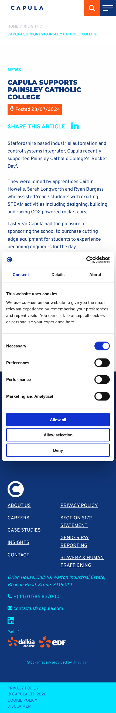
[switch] (102, 362)
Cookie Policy (22, 701)
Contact (18, 555)
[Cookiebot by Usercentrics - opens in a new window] (86, 259)
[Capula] (27, 8)
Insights (18, 542)
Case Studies (24, 530)
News (14, 70)
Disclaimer (19, 707)
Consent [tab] (21, 274)
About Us (19, 505)
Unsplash (80, 663)
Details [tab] (58, 274)
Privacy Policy (79, 505)
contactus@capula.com (38, 608)
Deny (58, 450)
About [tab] (95, 274)
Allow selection (58, 435)
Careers (18, 518)
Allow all (58, 419)
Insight (31, 27)
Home (13, 27)
